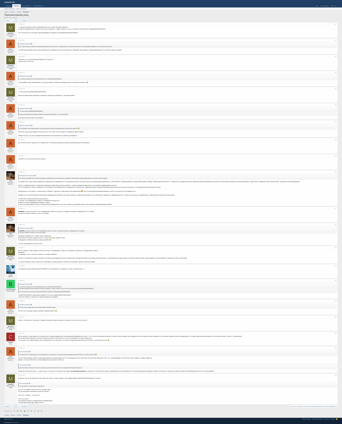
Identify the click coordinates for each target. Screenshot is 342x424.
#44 (336, 72)
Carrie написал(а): (24, 351)
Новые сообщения (9, 9)
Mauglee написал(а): (24, 76)
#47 (336, 122)
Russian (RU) (9, 419)
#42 (336, 40)
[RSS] (337, 419)
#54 (336, 266)
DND (10, 181)
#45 (336, 88)
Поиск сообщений (21, 9)
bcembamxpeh (11, 289)
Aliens (7, 17)
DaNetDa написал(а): (25, 44)
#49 (336, 156)
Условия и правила (317, 419)
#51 (336, 208)
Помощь (326, 419)
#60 (336, 375)
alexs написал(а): (23, 383)
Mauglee (11, 33)
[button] (31, 5)
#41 (336, 24)
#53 (336, 247)
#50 (336, 172)
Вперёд (24, 20)
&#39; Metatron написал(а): (26, 175)
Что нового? (26, 6)
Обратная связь (306, 419)
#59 (336, 348)
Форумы (17, 6)
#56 (336, 301)
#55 (336, 280)
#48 (336, 139)
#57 (336, 317)
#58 (336, 333)
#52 (336, 224)
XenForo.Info (15, 422)
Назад (7, 20)
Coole (10, 275)
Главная (8, 6)
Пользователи (38, 6)
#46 (336, 105)
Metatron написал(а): (25, 125)
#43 (336, 56)
